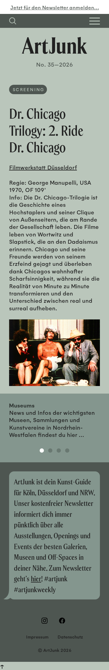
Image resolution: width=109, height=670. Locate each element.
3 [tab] (59, 450)
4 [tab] (67, 450)
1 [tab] (42, 450)
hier (36, 578)
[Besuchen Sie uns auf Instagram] (45, 621)
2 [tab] (50, 450)
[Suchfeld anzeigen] (12, 21)
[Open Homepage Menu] (94, 21)
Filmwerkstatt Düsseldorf (43, 167)
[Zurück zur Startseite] (54, 45)
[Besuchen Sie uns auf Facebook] (63, 621)
